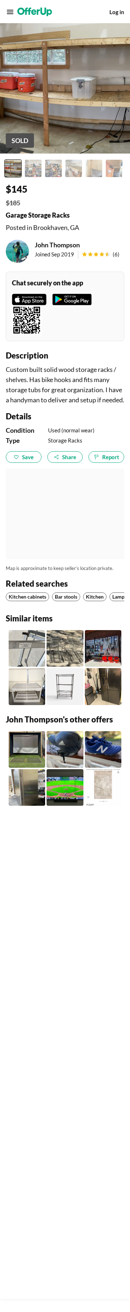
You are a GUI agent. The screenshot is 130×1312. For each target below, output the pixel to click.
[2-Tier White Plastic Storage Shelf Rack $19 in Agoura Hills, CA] (27, 686)
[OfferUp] (34, 12)
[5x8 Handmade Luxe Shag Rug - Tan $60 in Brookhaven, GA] (103, 787)
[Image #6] (114, 168)
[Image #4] (73, 168)
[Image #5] (94, 168)
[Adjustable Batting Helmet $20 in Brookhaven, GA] (65, 749)
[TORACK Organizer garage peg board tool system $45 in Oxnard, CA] (103, 648)
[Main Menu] (10, 12)
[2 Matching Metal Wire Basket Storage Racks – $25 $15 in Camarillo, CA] (65, 648)
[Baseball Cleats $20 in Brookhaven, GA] (103, 749)
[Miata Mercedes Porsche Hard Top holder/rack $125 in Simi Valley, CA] (27, 648)
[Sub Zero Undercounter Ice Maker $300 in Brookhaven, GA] (27, 787)
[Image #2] (33, 168)
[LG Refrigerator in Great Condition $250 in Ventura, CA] (103, 686)
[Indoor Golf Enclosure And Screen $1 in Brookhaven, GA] (27, 749)
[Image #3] (53, 168)
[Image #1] (13, 168)
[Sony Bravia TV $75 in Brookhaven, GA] (65, 787)
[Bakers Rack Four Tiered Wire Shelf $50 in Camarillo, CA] (65, 686)
